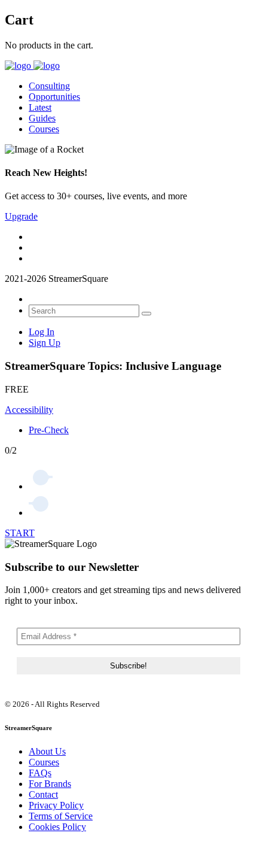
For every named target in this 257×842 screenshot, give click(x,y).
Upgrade (21, 216)
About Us (47, 751)
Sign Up (44, 343)
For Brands (50, 784)
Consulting (49, 86)
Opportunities (54, 97)
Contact (43, 794)
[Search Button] (146, 313)
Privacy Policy (56, 805)
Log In (41, 332)
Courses (44, 129)
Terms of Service (61, 816)
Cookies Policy (57, 827)
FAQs (40, 773)
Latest (40, 107)
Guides (42, 118)
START (20, 533)
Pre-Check (49, 430)
